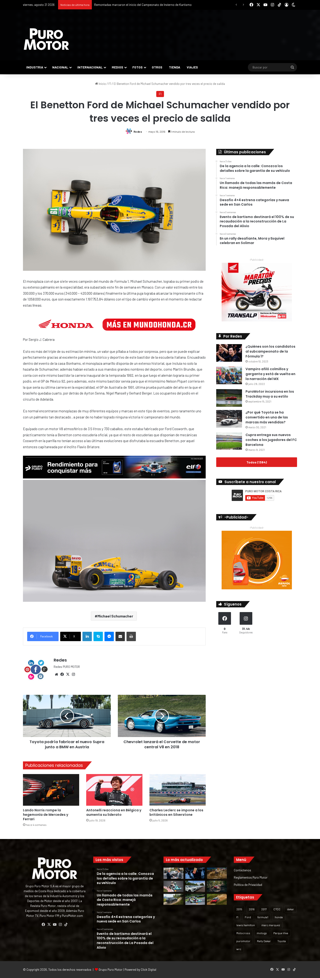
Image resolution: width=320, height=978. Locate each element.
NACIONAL (60, 67)
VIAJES (192, 67)
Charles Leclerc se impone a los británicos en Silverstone (176, 812)
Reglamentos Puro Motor (251, 877)
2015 (239, 909)
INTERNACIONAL (90, 67)
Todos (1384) (256, 462)
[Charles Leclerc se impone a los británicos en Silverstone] (177, 790)
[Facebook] (62, 674)
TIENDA (174, 67)
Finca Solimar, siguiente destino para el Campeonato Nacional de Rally (141, 5)
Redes (138, 131)
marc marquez (270, 925)
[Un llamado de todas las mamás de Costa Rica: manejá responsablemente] (195, 873)
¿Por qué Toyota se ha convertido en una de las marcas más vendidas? (267, 417)
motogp (262, 933)
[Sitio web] (56, 674)
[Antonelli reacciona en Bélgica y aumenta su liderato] (114, 790)
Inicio (102, 84)
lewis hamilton (245, 925)
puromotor (243, 941)
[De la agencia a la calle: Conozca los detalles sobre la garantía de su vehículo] (173, 873)
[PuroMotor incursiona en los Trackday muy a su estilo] (229, 398)
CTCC (276, 909)
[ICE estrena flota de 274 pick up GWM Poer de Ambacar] (195, 886)
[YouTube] (54, 924)
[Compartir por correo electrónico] (120, 636)
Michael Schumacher (115, 616)
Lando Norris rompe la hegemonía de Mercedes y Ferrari (45, 814)
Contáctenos (242, 870)
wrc (238, 949)
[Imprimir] (131, 636)
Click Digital (148, 969)
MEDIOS (117, 67)
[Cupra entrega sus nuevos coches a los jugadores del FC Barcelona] (229, 441)
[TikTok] (66, 924)
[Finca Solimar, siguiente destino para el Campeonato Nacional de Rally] (217, 899)
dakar (290, 909)
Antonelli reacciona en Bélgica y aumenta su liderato (113, 812)
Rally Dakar (264, 941)
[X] (68, 674)
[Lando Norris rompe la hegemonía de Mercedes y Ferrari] (51, 790)
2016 (252, 909)
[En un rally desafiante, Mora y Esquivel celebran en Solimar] (217, 886)
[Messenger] (109, 636)
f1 (237, 917)
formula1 (262, 917)
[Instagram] (73, 674)
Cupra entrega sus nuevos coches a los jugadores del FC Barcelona (271, 440)
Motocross (243, 933)
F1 (109, 84)
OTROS (157, 67)
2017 (264, 909)
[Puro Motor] (46, 39)
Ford (248, 917)
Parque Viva (280, 933)
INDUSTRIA (34, 67)
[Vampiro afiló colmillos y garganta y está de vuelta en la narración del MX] (229, 375)
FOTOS (137, 67)
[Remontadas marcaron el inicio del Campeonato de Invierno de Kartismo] (195, 899)
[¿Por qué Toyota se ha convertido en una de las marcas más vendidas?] (229, 419)
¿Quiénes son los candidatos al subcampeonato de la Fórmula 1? (270, 351)
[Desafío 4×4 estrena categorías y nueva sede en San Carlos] (217, 873)
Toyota (281, 941)
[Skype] (98, 636)
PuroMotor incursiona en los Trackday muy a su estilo (270, 394)
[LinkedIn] (87, 636)
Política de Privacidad (248, 885)
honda (279, 917)
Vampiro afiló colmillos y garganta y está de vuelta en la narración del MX (270, 374)
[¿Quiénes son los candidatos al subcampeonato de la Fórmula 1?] (229, 353)
